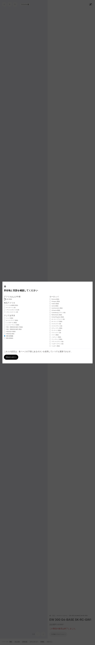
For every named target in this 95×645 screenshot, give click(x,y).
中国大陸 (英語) (10, 333)
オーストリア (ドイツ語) (58, 319)
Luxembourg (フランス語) (58, 312)
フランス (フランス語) (57, 341)
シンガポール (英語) (11, 322)
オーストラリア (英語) (12, 320)
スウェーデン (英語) (57, 328)
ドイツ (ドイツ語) (56, 332)
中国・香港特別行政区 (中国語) (14, 327)
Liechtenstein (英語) (57, 308)
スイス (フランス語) (57, 326)
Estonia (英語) (55, 299)
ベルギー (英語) (56, 346)
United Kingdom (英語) (58, 317)
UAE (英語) (9, 299)
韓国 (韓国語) (9, 338)
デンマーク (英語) (56, 330)
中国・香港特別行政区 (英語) (14, 329)
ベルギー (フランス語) (57, 343)
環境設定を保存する (11, 357)
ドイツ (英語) (55, 335)
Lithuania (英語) (56, 310)
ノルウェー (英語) (56, 337)
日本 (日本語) (9, 336)
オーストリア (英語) (57, 321)
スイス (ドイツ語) (56, 323)
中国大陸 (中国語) (11, 331)
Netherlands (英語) (57, 314)
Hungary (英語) (56, 301)
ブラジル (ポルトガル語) (12, 309)
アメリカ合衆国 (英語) (12, 305)
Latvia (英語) (55, 306)
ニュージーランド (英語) (12, 325)
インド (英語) (9, 318)
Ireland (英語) (55, 303)
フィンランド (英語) (57, 339)
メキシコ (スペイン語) (12, 312)
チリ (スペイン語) (11, 307)
